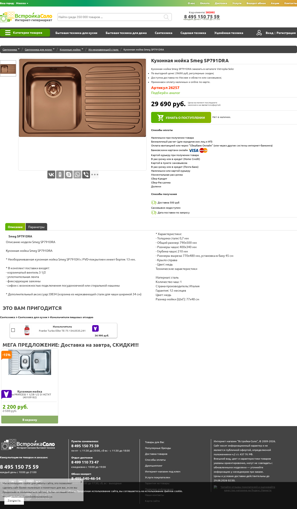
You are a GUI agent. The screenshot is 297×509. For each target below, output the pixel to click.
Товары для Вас (154, 442)
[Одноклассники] (60, 174)
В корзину (13, 328)
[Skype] (69, 174)
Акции (275, 3)
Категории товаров (27, 32)
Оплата (205, 3)
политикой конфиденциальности (31, 496)
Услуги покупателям (157, 477)
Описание (15, 227)
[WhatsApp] (77, 174)
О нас (191, 3)
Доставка (221, 3)
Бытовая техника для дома (126, 33)
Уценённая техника (228, 33)
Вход (269, 33)
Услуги (236, 3)
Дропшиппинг (153, 465)
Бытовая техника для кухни (76, 33)
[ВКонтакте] (51, 174)
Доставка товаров (156, 453)
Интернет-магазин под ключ (162, 471)
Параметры (36, 227)
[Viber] (86, 174)
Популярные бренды (158, 448)
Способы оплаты (155, 459)
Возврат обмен (256, 3)
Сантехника (163, 33)
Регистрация (286, 33)
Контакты (290, 3)
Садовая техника (193, 33)
